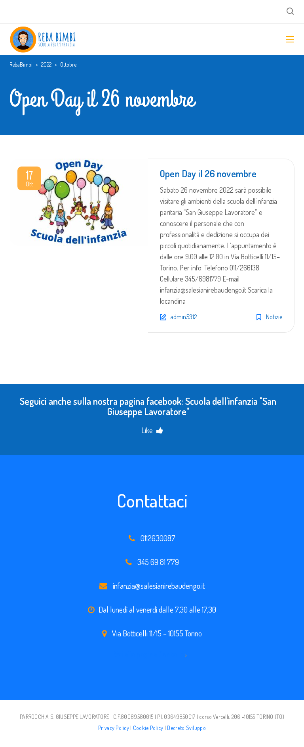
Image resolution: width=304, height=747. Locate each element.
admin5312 (183, 317)
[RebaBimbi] (43, 39)
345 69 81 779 (158, 562)
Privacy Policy (113, 727)
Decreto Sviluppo (186, 727)
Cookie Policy (148, 727)
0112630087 (158, 538)
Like (147, 430)
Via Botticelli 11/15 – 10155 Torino (157, 633)
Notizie (274, 317)
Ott (29, 180)
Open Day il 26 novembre (208, 173)
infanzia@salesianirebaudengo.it (159, 585)
